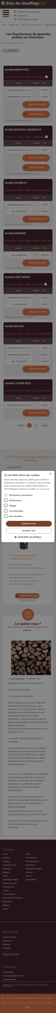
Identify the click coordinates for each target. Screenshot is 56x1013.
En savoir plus (43, 489)
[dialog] (28, 506)
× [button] (50, 474)
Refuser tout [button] (29, 530)
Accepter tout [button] (29, 523)
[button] (28, 537)
